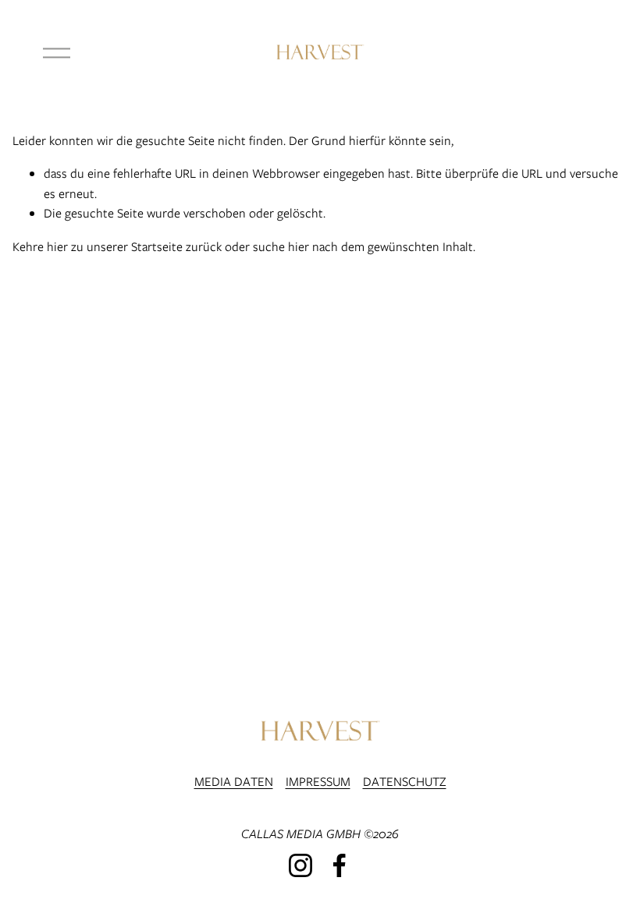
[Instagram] (300, 865)
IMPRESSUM (318, 782)
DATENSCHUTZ (404, 782)
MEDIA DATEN (233, 782)
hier (57, 247)
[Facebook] (339, 865)
